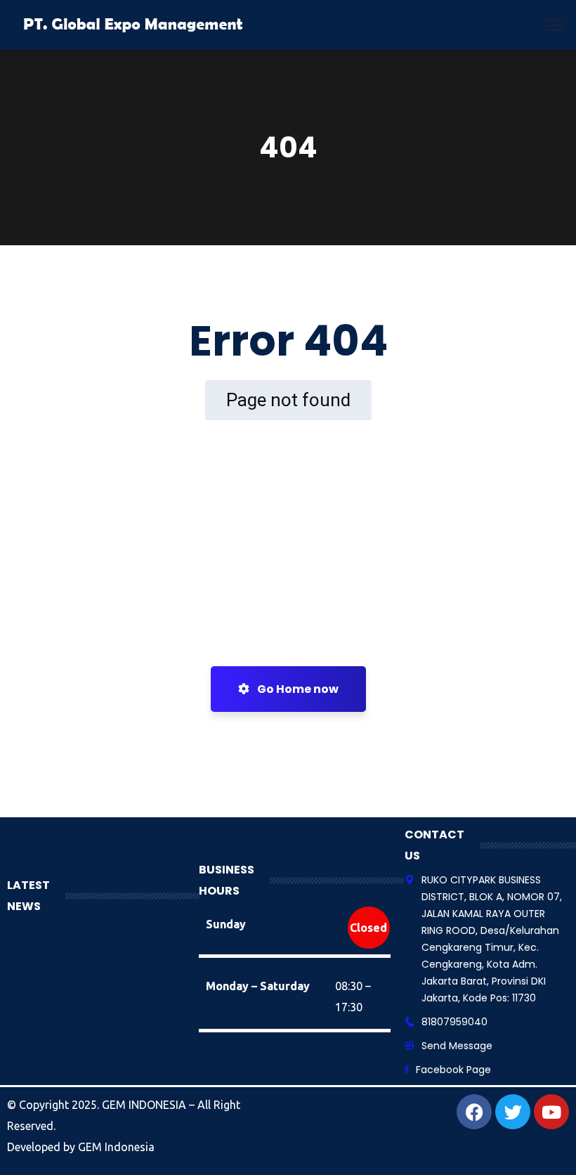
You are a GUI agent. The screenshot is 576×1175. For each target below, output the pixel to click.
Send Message (456, 1046)
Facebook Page (453, 1070)
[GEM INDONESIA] (134, 24)
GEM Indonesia (116, 1147)
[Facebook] (474, 1111)
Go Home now (297, 689)
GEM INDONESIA (145, 1104)
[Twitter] (512, 1111)
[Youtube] (551, 1111)
